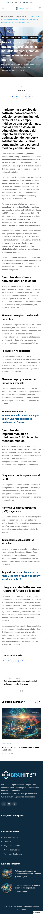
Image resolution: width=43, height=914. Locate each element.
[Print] (26, 96)
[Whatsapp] (21, 96)
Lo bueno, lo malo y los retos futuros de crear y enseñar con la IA (21, 576)
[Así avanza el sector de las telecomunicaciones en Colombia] (6, 873)
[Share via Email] (30, 96)
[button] (35, 702)
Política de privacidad (12, 850)
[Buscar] (40, 8)
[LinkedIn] (17, 96)
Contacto (7, 841)
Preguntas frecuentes (12, 846)
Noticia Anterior (13, 678)
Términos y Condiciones (13, 854)
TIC (14, 743)
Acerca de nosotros (11, 837)
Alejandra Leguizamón (14, 64)
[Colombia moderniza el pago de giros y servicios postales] (6, 888)
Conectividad (7, 743)
